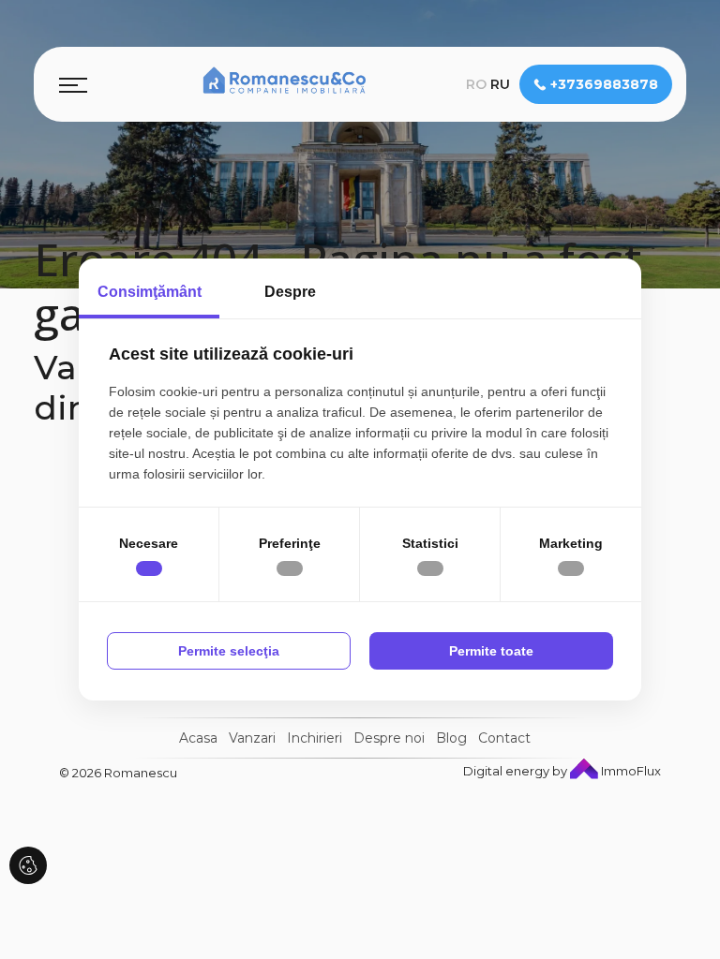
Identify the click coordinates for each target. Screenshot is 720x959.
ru (500, 84)
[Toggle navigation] (73, 84)
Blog (451, 738)
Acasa (198, 738)
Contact (504, 738)
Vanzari (252, 738)
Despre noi (389, 738)
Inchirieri (314, 738)
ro (476, 84)
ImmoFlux (629, 770)
